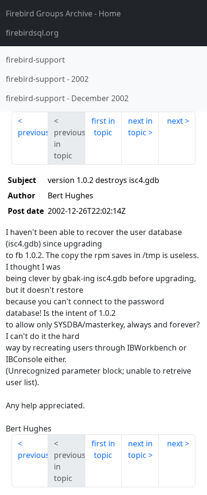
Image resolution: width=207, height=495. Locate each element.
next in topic (140, 127)
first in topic (103, 127)
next (175, 121)
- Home (63, 13)
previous (33, 132)
